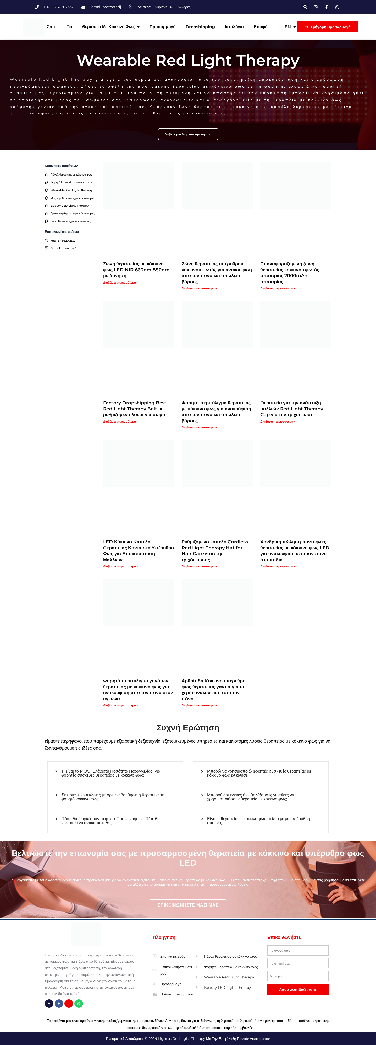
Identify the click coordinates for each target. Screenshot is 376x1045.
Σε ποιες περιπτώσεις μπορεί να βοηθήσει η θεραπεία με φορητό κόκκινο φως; (112, 797)
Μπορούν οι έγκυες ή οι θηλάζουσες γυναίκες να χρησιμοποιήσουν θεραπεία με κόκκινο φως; (250, 797)
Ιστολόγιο (234, 26)
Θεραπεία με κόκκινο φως (108, 26)
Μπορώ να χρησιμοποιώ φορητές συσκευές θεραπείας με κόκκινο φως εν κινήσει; (259, 773)
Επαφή (261, 26)
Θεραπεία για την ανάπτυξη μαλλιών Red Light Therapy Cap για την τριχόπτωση (291, 409)
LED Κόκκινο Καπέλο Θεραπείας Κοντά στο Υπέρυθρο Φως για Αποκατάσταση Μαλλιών (138, 551)
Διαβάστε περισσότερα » (120, 282)
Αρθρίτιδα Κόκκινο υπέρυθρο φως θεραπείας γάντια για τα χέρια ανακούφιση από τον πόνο (214, 690)
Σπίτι (51, 26)
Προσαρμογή (163, 26)
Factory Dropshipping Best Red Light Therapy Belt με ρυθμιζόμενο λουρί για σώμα (135, 409)
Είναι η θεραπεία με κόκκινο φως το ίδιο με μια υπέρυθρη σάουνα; (258, 820)
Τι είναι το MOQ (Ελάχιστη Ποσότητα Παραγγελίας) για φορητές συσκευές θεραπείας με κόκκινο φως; (110, 773)
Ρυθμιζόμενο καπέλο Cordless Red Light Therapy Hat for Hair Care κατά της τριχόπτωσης (215, 551)
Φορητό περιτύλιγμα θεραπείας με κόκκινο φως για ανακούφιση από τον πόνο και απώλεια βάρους (216, 412)
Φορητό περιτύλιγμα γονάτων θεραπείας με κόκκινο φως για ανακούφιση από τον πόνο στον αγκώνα (138, 690)
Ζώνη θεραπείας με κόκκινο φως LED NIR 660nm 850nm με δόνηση (136, 270)
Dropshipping (200, 26)
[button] (305, 7)
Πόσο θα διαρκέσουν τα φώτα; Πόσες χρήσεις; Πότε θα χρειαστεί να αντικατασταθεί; (110, 820)
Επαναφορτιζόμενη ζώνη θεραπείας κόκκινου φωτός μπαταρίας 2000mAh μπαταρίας (289, 273)
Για (69, 26)
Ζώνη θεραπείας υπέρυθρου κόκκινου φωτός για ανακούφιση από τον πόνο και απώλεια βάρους (217, 273)
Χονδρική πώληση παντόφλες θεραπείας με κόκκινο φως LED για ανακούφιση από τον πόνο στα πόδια (294, 551)
